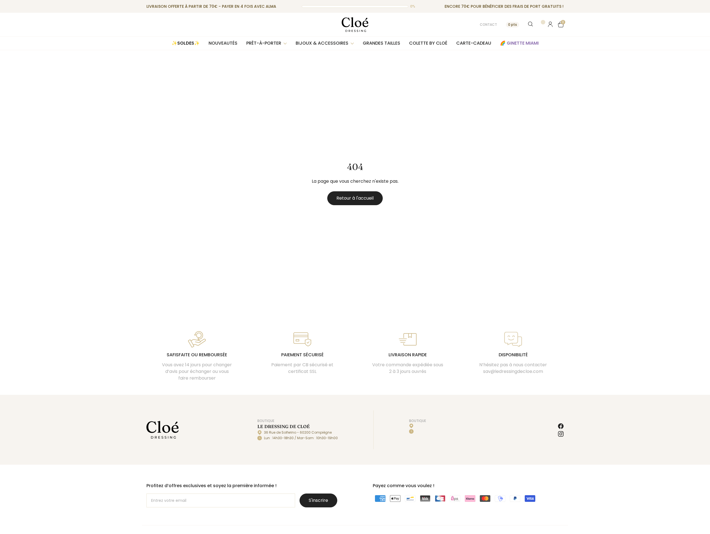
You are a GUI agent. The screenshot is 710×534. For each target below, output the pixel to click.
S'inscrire (318, 500)
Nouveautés (223, 43)
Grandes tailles (381, 43)
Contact (488, 24)
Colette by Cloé (428, 43)
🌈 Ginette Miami (519, 43)
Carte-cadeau (473, 43)
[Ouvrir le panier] (561, 24)
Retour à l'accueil (355, 198)
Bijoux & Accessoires (322, 43)
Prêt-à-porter (263, 43)
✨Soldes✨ (186, 43)
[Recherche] (531, 24)
